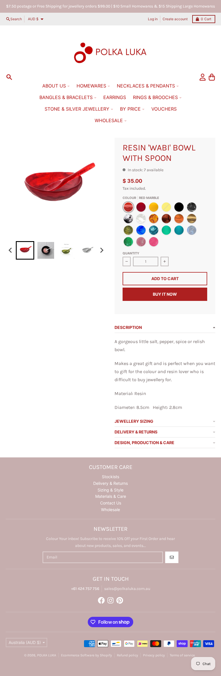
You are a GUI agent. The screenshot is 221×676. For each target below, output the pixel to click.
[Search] (9, 77)
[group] (25, 250)
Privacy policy (154, 655)
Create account (175, 19)
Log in (153, 19)
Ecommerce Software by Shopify (86, 655)
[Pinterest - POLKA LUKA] (119, 600)
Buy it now (165, 294)
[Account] (202, 77)
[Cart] (211, 77)
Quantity (131, 253)
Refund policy (127, 655)
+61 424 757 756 (85, 588)
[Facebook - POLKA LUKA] (101, 600)
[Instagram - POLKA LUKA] (110, 600)
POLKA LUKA (46, 655)
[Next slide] (102, 250)
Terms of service (182, 655)
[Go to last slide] (11, 250)
